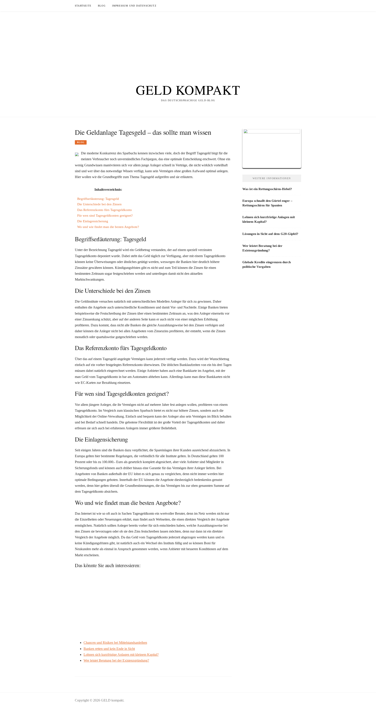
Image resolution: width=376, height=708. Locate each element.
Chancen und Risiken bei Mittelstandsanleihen (115, 642)
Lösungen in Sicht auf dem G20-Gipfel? (270, 234)
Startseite (83, 5)
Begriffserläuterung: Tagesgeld (98, 199)
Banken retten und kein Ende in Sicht (109, 649)
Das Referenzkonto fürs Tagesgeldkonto (104, 210)
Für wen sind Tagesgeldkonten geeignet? (105, 215)
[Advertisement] (188, 41)
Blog (102, 5)
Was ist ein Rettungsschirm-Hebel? (267, 189)
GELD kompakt (188, 89)
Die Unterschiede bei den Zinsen (99, 204)
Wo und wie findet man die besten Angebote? (108, 227)
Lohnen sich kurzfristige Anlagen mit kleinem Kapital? (121, 654)
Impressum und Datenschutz (134, 5)
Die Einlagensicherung (92, 221)
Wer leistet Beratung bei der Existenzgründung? (116, 660)
